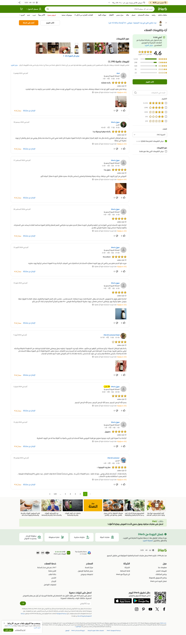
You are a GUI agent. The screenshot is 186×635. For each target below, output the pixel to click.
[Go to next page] (50, 494)
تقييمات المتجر (161, 571)
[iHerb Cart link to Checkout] (21, 9)
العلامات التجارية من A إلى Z (84, 15)
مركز (93, 505)
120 (55, 494)
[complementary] (96, 630)
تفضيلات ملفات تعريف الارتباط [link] (96, 630)
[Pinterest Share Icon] (143, 609)
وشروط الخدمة (82, 616)
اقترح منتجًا (52, 571)
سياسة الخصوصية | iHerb (114, 630)
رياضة (154, 15)
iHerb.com (163, 623)
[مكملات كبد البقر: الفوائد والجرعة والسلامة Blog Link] (73, 507)
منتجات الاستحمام (143, 15)
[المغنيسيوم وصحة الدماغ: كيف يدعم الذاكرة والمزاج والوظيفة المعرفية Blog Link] (134, 507)
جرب (34, 15)
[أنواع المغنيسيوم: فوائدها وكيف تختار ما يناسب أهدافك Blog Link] (156, 507)
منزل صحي (119, 15)
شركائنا (10, 626)
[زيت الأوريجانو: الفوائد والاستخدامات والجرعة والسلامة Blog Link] (51, 507)
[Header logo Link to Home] (162, 9)
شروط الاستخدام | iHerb (78, 630)
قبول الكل (8, 630)
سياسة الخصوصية (62, 613)
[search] (135, 92)
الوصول (67, 630)
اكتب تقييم (50, 23)
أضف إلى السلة (28, 23)
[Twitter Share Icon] (157, 609)
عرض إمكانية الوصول (85, 571)
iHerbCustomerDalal (112, 335)
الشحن (53, 578)
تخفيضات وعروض (87, 574)
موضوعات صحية (67, 15)
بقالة (127, 15)
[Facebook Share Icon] (164, 609)
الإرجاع (53, 581)
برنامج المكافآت (161, 574)
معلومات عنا (162, 567)
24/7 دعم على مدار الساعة (46, 567)
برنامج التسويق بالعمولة (158, 578)
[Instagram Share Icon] (136, 609)
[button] (19, 2)
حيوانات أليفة (102, 15)
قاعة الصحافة (125, 571)
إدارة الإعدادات (20, 630)
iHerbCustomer (114, 458)
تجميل (133, 15)
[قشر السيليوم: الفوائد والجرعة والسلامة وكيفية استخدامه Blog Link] (30, 507)
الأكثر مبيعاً (41, 15)
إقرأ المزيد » (78, 626)
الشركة (127, 567)
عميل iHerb (115, 122)
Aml (118, 73)
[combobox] (150, 134)
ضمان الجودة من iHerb (158, 581)
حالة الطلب (52, 574)
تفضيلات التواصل (50, 585)
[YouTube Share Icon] (150, 609)
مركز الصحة (89, 567)
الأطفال (111, 15)
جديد (28, 15)
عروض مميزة (51, 15)
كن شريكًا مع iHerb (123, 574)
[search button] (47, 9)
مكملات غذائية (162, 15)
